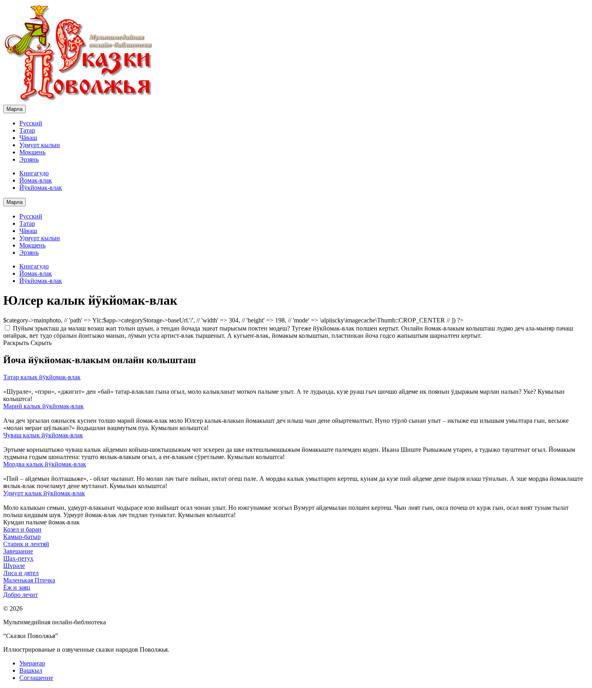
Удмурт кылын (39, 144)
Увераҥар (32, 663)
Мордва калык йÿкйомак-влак (44, 464)
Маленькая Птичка (29, 580)
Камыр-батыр (22, 536)
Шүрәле (14, 565)
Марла (14, 109)
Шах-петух (18, 558)
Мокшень (32, 152)
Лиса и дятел (21, 573)
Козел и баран (22, 529)
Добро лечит (20, 594)
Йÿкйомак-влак (40, 187)
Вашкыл (30, 670)
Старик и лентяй (26, 543)
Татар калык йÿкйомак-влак (42, 377)
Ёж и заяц (16, 587)
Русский (30, 123)
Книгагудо (34, 173)
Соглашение (36, 677)
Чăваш (28, 137)
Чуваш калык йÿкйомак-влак (43, 435)
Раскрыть (16, 342)
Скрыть (41, 342)
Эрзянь (29, 159)
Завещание (18, 551)
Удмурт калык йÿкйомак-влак (44, 493)
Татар (27, 130)
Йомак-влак (35, 180)
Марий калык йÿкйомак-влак (43, 406)
